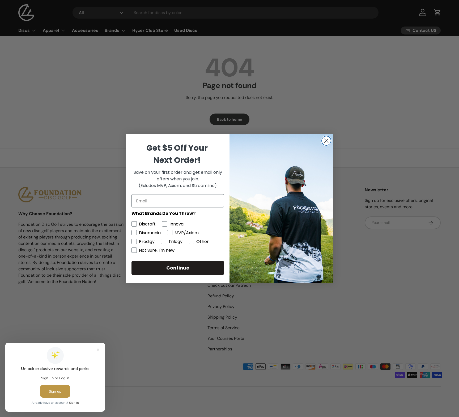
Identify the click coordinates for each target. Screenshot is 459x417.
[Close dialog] (326, 140)
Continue (177, 267)
